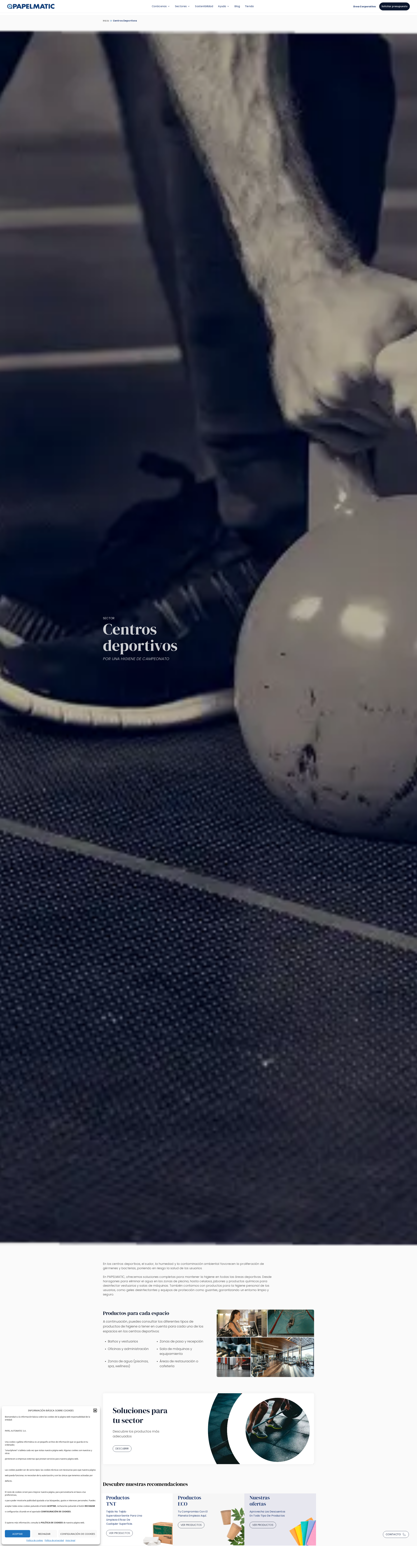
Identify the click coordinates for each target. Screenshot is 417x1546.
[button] (95, 1410)
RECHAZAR (44, 1533)
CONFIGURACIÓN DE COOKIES (77, 1533)
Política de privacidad (54, 1540)
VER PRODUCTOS (119, 1533)
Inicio (106, 20)
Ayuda (222, 6)
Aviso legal (70, 1540)
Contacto (393, 1534)
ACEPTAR (17, 1533)
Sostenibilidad (204, 6)
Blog (237, 6)
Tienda (249, 6)
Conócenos (159, 6)
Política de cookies (34, 1540)
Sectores (181, 6)
